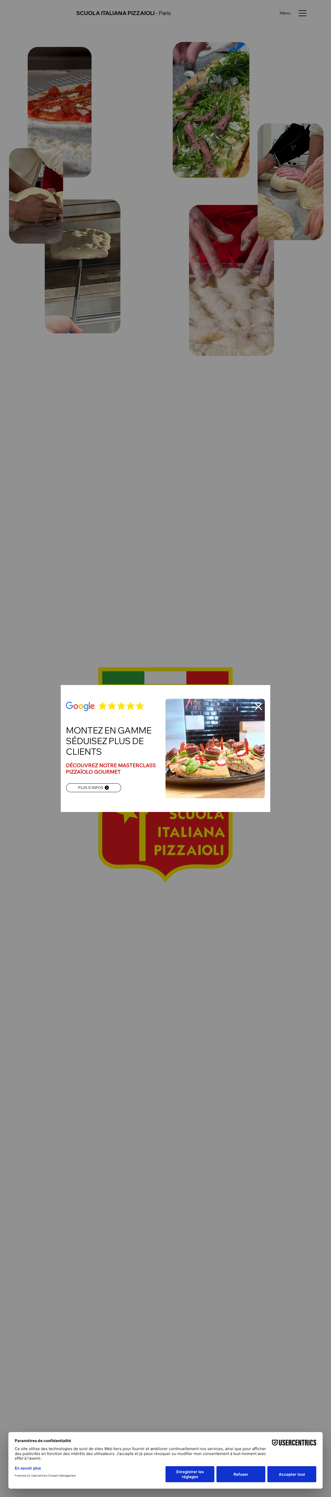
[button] (258, 707)
